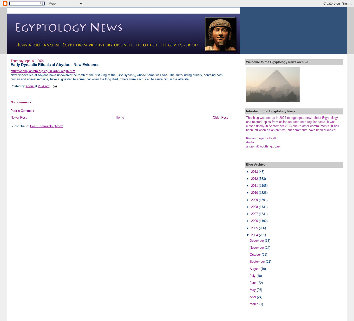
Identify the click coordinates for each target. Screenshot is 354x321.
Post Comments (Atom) (46, 126)
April (253, 297)
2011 (255, 185)
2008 (255, 207)
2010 (255, 192)
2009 (255, 200)
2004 (255, 235)
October (256, 254)
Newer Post (19, 117)
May (253, 290)
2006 (255, 221)
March (254, 304)
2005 (255, 228)
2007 (255, 214)
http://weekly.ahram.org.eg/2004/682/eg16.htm (43, 71)
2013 (255, 172)
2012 (255, 179)
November (257, 247)
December (257, 240)
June (253, 283)
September (258, 261)
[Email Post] (54, 86)
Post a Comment (22, 111)
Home (120, 117)
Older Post (220, 117)
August (255, 269)
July (253, 276)
